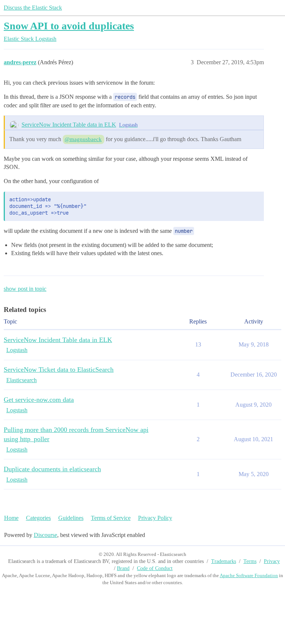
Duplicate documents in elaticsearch (52, 469)
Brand (123, 568)
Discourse (45, 535)
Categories (38, 518)
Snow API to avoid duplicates (69, 26)
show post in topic (25, 289)
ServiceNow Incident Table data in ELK (69, 124)
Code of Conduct (155, 568)
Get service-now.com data (39, 399)
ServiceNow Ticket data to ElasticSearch (59, 369)
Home (11, 518)
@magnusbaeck (83, 139)
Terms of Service (111, 518)
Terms (249, 561)
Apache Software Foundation (249, 575)
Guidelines (70, 518)
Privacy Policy (155, 518)
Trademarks (223, 561)
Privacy (272, 561)
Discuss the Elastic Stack (33, 7)
